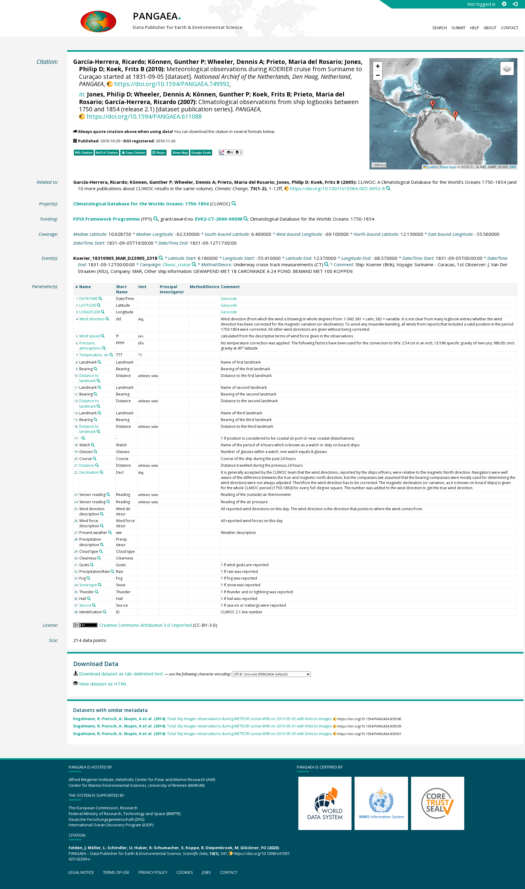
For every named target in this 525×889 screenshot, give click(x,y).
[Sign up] (504, 4)
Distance (86, 465)
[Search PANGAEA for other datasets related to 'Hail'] (89, 598)
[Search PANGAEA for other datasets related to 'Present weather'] (110, 532)
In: (82, 94)
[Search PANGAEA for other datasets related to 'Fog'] (88, 578)
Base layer (448, 166)
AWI (513, 166)
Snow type (88, 584)
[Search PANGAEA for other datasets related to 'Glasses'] (95, 451)
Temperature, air (93, 354)
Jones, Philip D (109, 94)
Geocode (229, 298)
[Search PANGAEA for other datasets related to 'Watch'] (92, 445)
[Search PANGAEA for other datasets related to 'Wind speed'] (103, 336)
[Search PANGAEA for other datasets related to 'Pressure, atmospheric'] (104, 348)
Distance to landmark (89, 378)
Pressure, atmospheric (90, 345)
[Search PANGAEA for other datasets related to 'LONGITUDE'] (103, 312)
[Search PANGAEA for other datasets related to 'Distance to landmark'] (98, 380)
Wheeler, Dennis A (235, 62)
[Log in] (515, 4)
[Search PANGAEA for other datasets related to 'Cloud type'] (101, 551)
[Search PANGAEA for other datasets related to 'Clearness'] (99, 558)
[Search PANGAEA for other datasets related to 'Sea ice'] (94, 605)
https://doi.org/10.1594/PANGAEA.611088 (144, 116)
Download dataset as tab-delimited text (121, 674)
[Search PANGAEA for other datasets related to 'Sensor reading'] (108, 494)
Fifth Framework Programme (106, 219)
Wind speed (89, 336)
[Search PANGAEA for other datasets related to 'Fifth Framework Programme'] (155, 219)
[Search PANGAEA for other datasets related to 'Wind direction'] (107, 319)
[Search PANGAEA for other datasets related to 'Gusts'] (92, 565)
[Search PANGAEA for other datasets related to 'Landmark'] (99, 362)
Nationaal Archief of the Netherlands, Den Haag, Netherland (272, 76)
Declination (89, 472)
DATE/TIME (88, 298)
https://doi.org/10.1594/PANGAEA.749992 (171, 84)
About (490, 27)
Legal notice (81, 872)
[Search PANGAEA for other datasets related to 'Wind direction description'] (102, 514)
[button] (455, 115)
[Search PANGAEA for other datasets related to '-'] (83, 438)
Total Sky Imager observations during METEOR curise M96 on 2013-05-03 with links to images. (202, 733)
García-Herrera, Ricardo (109, 62)
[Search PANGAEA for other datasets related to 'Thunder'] (96, 592)
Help (474, 27)
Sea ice (85, 605)
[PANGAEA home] (98, 15)
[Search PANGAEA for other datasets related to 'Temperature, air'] (111, 355)
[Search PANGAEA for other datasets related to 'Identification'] (104, 612)
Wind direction (92, 319)
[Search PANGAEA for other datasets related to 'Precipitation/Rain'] (112, 571)
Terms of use (116, 872)
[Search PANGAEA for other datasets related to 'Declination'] (101, 472)
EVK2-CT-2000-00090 (218, 219)
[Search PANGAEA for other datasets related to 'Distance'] (97, 465)
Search (439, 27)
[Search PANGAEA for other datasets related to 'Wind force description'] (102, 526)
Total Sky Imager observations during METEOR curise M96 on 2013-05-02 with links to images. (202, 718)
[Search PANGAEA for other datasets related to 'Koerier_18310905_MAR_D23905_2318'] (161, 258)
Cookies (185, 872)
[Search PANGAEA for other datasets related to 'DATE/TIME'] (100, 298)
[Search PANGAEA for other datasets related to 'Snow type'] (99, 585)
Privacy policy (153, 872)
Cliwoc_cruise (176, 264)
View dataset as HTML (103, 684)
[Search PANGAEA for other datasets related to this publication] (388, 188)
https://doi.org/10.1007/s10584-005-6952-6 (337, 188)
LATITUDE (87, 305)
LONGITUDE (89, 312)
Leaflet (432, 166)
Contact (509, 27)
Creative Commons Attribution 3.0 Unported (145, 625)
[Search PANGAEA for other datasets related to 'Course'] (94, 458)
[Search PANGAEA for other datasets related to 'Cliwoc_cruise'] (194, 264)
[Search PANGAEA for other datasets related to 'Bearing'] (95, 369)
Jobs (206, 872)
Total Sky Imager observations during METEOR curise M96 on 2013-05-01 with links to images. (202, 726)
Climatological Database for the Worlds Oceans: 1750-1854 (141, 203)
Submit (458, 27)
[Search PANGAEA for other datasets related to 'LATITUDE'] (99, 305)
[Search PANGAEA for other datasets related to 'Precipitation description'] (102, 544)
